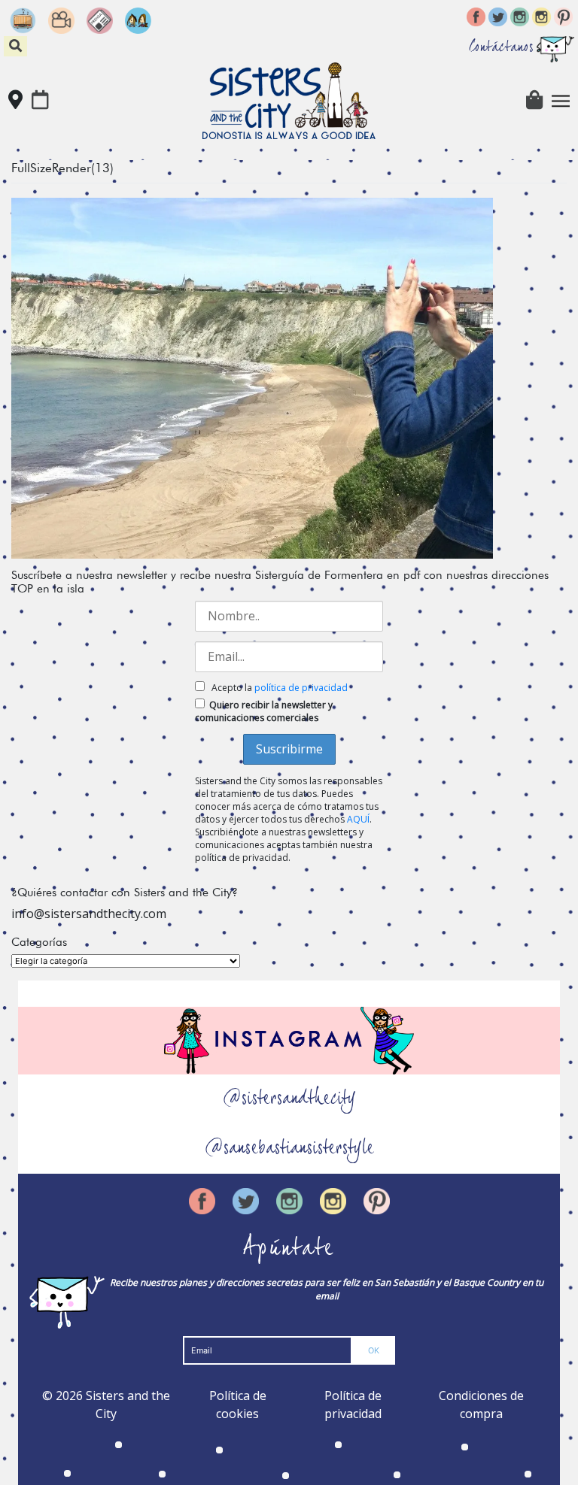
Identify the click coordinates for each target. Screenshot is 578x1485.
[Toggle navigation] (561, 101)
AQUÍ (358, 819)
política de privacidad (301, 687)
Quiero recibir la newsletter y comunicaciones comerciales (264, 711)
